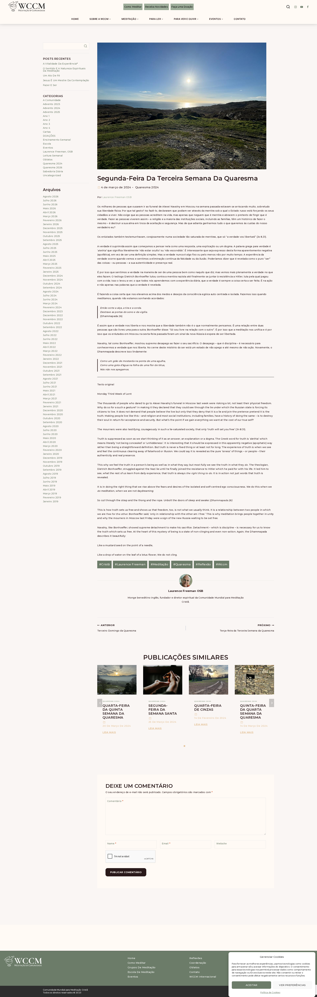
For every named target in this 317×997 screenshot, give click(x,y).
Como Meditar (132, 6)
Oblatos (48, 159)
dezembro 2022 (53, 315)
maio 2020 (49, 438)
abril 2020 (49, 442)
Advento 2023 (51, 104)
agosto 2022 (50, 331)
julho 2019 (49, 477)
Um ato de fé (51, 75)
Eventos (48, 147)
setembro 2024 (52, 287)
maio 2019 (49, 485)
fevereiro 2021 (52, 402)
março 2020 (50, 446)
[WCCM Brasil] (26, 7)
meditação (159, 564)
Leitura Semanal (53, 155)
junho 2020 (50, 434)
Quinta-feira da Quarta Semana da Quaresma (253, 711)
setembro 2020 (52, 422)
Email (166, 843)
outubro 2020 (51, 418)
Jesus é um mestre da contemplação (66, 80)
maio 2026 (49, 208)
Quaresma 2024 (147, 187)
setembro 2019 (52, 469)
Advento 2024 (51, 108)
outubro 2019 (51, 465)
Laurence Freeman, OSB (58, 151)
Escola (47, 143)
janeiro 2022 (51, 358)
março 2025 (50, 263)
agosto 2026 (50, 196)
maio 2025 (49, 255)
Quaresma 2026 (52, 167)
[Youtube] (301, 7)
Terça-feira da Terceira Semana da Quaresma (247, 628)
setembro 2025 (52, 240)
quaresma (182, 564)
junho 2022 (50, 339)
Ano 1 (46, 116)
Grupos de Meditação (141, 967)
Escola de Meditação (141, 972)
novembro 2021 (52, 366)
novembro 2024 (53, 279)
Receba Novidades (156, 6)
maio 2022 (49, 343)
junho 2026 (50, 204)
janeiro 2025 (51, 271)
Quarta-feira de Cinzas (207, 708)
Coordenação (197, 962)
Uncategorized (52, 175)
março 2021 (50, 398)
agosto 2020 (51, 426)
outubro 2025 (51, 236)
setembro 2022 (52, 327)
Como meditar (137, 962)
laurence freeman (130, 564)
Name (111, 843)
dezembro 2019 (52, 457)
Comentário (115, 801)
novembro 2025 (53, 232)
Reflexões (195, 958)
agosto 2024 (50, 291)
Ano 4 (46, 127)
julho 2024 (49, 295)
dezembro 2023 (53, 311)
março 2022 (50, 350)
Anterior (99, 703)
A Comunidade (52, 100)
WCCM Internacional (202, 976)
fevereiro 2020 (52, 450)
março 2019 (50, 493)
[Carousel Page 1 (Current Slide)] (184, 746)
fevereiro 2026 (52, 220)
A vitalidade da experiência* (60, 63)
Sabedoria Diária (53, 171)
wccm (221, 564)
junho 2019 (50, 481)
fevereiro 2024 (52, 307)
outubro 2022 (51, 323)
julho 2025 (49, 248)
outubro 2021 (51, 370)
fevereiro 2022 (52, 354)
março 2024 (50, 303)
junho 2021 (50, 386)
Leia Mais (110, 732)
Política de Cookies (270, 992)
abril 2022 (49, 347)
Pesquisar (85, 46)
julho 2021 (49, 382)
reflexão (203, 564)
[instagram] (295, 7)
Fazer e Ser (50, 85)
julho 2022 (49, 335)
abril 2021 (49, 394)
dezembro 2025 (53, 228)
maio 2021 (49, 390)
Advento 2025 (51, 112)
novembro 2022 (53, 319)
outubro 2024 (51, 283)
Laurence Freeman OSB (117, 197)
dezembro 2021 (52, 362)
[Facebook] (307, 7)
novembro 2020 (53, 414)
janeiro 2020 (51, 453)
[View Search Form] (288, 7)
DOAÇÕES (49, 135)
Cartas (47, 131)
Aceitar (251, 984)
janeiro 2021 (50, 406)
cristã (104, 564)
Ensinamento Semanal (57, 139)
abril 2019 (49, 489)
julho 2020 (50, 430)
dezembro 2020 (53, 410)
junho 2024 (50, 299)
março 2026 (50, 216)
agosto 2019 (50, 473)
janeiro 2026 (51, 224)
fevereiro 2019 (52, 497)
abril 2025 (49, 259)
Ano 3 (46, 123)
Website (221, 843)
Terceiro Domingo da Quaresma (116, 628)
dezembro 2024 (53, 275)
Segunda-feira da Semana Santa (162, 709)
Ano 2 (46, 119)
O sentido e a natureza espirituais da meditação (64, 69)
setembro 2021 (52, 374)
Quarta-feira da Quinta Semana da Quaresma (116, 711)
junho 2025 (50, 251)
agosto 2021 (50, 378)
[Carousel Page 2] (187, 746)
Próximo (271, 703)
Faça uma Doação (182, 6)
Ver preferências (292, 984)
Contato (240, 18)
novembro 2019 (52, 461)
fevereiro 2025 (52, 267)
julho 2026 (49, 200)
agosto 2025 (50, 244)
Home (75, 18)
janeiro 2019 (50, 501)
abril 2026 (49, 212)
